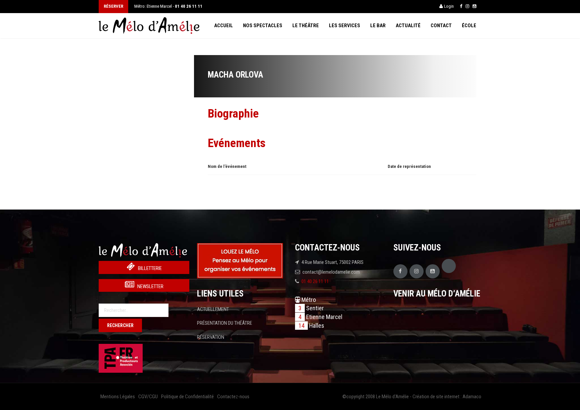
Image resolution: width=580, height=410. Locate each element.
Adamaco (472, 397)
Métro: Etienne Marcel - (168, 6)
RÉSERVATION (210, 337)
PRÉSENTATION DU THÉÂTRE (224, 323)
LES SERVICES (344, 25)
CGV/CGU (148, 397)
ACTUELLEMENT (213, 309)
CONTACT (441, 25)
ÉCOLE (469, 25)
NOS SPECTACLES (262, 25)
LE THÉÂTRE (305, 25)
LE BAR (378, 25)
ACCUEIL (223, 25)
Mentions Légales (117, 397)
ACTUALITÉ (408, 25)
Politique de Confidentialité (187, 397)
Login (449, 6)
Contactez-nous (233, 397)
